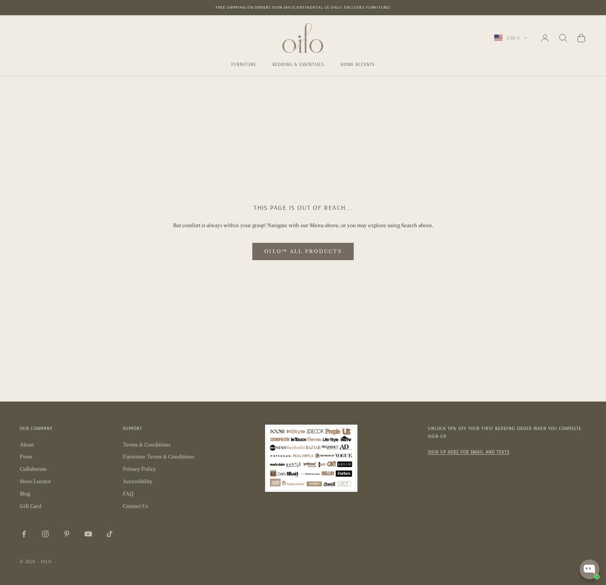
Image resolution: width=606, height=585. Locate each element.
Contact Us (135, 506)
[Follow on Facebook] (24, 534)
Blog (25, 494)
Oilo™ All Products (303, 251)
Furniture (243, 64)
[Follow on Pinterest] (67, 534)
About (27, 445)
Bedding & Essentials (298, 64)
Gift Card (30, 506)
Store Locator (35, 481)
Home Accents (358, 64)
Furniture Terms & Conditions (158, 456)
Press (26, 456)
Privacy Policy (139, 469)
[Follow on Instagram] (45, 534)
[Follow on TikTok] (110, 534)
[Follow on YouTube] (88, 534)
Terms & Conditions (146, 445)
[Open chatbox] (589, 569)
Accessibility (138, 481)
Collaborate (33, 469)
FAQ (128, 494)
